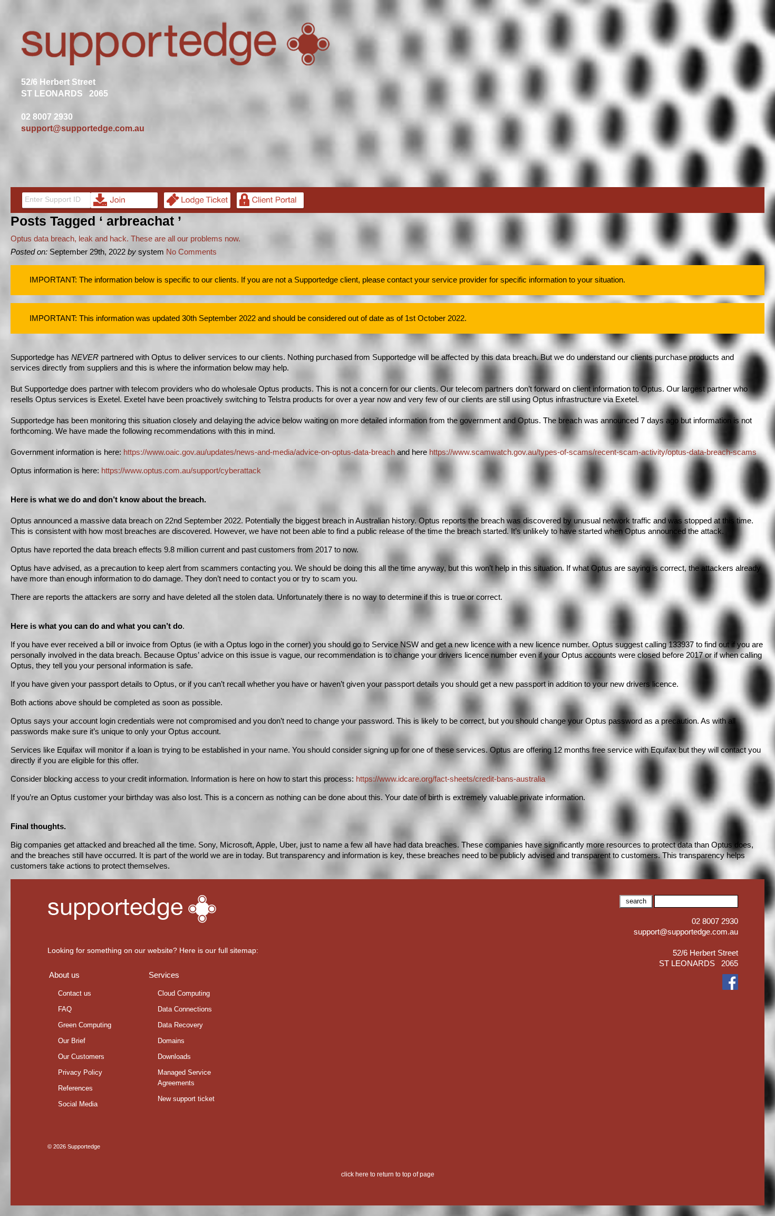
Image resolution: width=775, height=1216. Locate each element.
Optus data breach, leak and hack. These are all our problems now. (125, 238)
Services (164, 974)
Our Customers (81, 1057)
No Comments (191, 251)
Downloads (174, 1057)
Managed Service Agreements (184, 1077)
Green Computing (84, 1025)
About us (64, 974)
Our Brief (71, 1041)
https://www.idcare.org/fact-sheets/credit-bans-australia (450, 778)
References (75, 1088)
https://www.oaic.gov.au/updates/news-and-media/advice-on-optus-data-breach (259, 452)
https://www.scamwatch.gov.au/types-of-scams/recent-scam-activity (547, 452)
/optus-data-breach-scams (711, 452)
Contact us (74, 993)
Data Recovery (180, 1025)
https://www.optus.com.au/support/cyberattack (181, 470)
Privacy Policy (80, 1072)
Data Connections (185, 1009)
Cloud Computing (184, 993)
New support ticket (186, 1099)
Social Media (78, 1104)
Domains (171, 1041)
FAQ (65, 1009)
